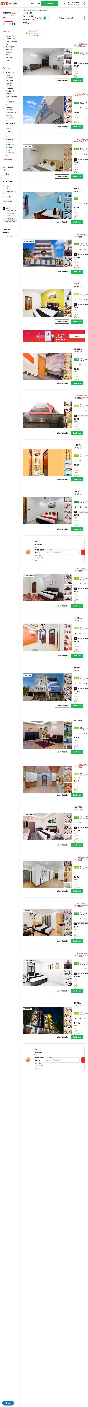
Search (50, 4)
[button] (14, 14)
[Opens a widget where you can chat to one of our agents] (8, 1403)
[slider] (4, 22)
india (24, 10)
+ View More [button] (7, 159)
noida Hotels (32, 10)
